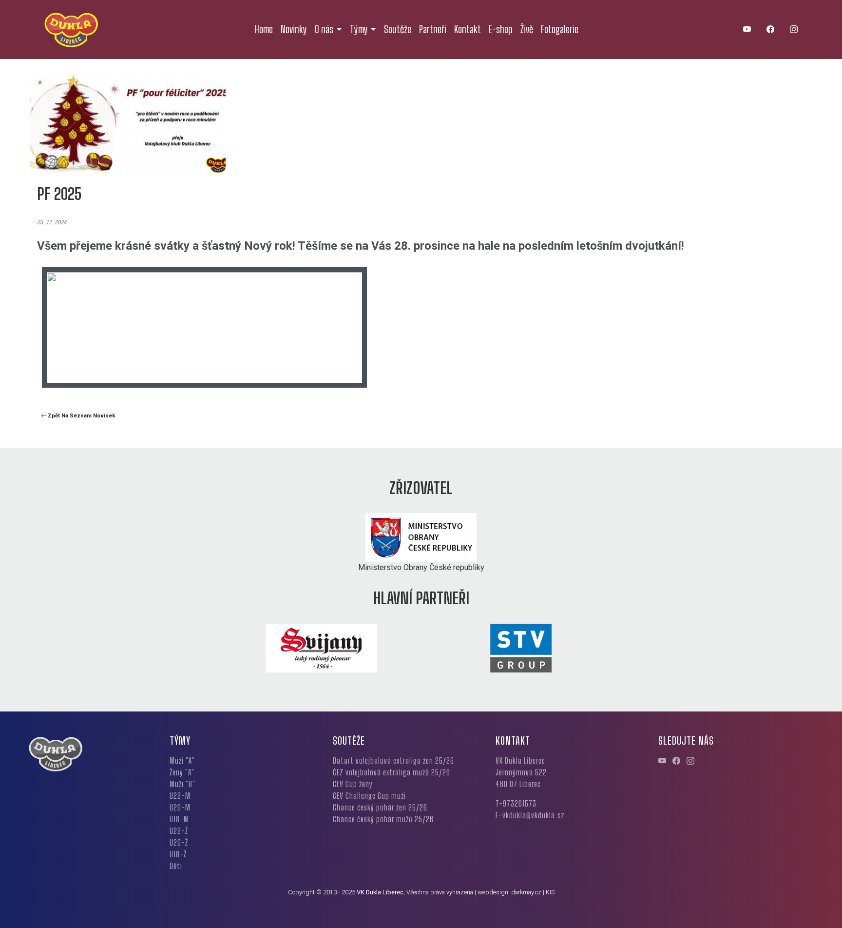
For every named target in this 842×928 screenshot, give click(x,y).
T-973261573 (516, 803)
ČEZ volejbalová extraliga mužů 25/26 (391, 772)
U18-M (179, 819)
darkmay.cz (526, 892)
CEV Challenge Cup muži (369, 795)
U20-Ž (179, 842)
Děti (176, 865)
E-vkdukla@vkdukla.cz (530, 815)
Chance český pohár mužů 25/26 (383, 819)
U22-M (180, 795)
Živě (526, 29)
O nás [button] (324, 29)
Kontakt (467, 29)
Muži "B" (182, 784)
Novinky (294, 29)
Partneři (432, 29)
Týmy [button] (359, 29)
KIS (550, 892)
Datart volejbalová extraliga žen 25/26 (393, 760)
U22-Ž (179, 830)
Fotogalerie (559, 29)
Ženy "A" (182, 772)
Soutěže (397, 29)
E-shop (501, 29)
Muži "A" (182, 760)
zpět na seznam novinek (80, 416)
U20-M (180, 807)
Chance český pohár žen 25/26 (380, 807)
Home (264, 29)
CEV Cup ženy (353, 784)
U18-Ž (178, 854)
